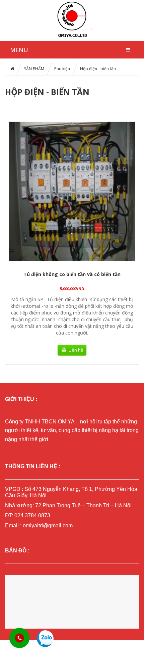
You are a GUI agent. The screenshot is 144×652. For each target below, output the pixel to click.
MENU (19, 50)
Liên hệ (76, 350)
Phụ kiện (62, 69)
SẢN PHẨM (34, 69)
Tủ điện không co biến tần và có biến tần (72, 274)
